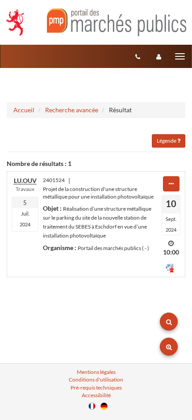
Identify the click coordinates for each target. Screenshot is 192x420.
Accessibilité (96, 395)
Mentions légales (96, 372)
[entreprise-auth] (158, 56)
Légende (167, 140)
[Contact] (137, 56)
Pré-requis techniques (96, 387)
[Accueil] (96, 22)
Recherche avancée (71, 110)
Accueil (23, 110)
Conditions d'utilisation (96, 379)
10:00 (171, 252)
